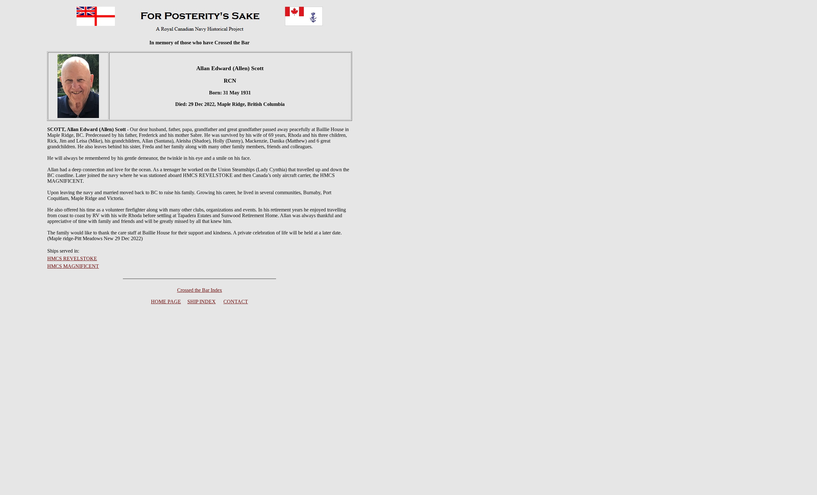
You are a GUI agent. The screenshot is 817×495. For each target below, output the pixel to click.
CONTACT (235, 301)
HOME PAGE (166, 301)
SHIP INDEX (201, 301)
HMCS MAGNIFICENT (73, 266)
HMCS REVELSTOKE (72, 258)
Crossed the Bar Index (199, 290)
